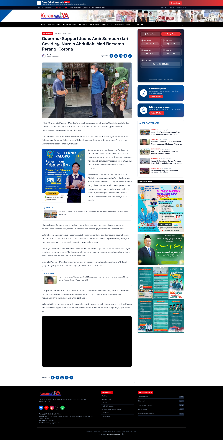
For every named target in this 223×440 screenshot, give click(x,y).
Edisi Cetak (163, 8)
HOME (43, 24)
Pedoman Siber (181, 8)
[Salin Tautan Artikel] (130, 56)
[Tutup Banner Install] (184, 3)
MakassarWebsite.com (114, 434)
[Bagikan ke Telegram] (125, 56)
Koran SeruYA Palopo (145, 405)
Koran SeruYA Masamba (146, 414)
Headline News (143, 397)
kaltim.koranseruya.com (159, 107)
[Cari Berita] (182, 25)
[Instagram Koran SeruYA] (52, 408)
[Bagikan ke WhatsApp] (121, 56)
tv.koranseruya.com (157, 89)
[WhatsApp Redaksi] (62, 408)
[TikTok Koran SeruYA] (57, 408)
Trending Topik (142, 409)
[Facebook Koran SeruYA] (41, 408)
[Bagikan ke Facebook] (111, 56)
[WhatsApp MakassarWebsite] (123, 434)
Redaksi (171, 8)
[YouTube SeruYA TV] (46, 408)
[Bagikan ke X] (116, 56)
